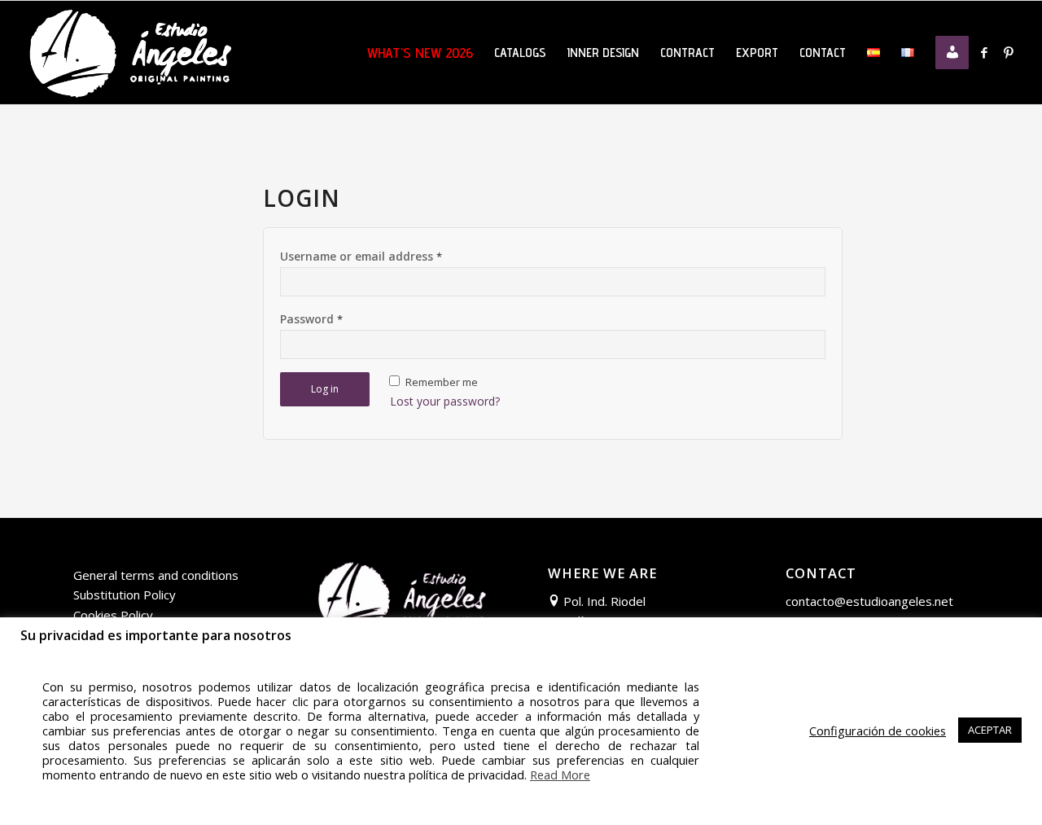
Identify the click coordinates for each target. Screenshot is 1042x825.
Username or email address (361, 256)
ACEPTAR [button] (990, 729)
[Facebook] (984, 52)
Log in (325, 389)
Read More (560, 774)
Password (311, 319)
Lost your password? (445, 401)
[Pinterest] (1008, 52)
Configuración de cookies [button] (877, 730)
